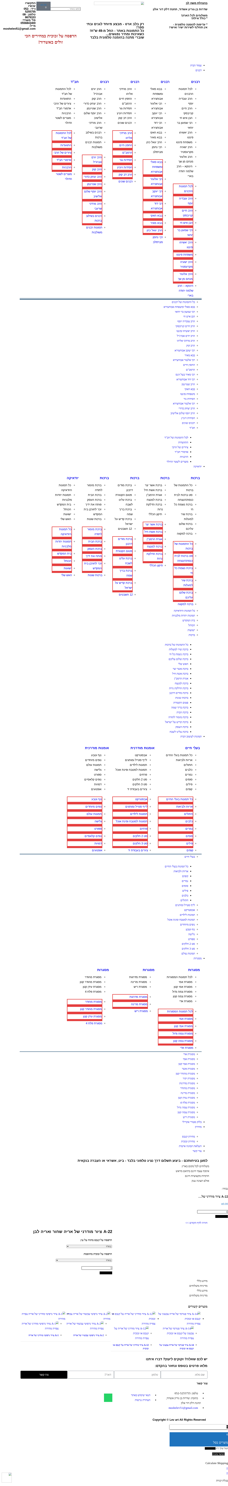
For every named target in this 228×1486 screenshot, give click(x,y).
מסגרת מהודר (93, 977)
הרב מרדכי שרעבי (95, 125)
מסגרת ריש (140, 986)
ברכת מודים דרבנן (125, 488)
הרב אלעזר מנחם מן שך (185, 159)
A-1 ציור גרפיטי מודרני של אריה (44, 1335)
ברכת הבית (94, 495)
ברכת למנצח (154, 499)
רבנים (195, 82)
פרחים (143, 774)
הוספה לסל (221, 1216)
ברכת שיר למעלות (187, 517)
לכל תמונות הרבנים (186, 91)
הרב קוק (96, 98)
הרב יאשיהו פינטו (186, 135)
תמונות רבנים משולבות (93, 145)
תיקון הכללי (155, 514)
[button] (73, 4)
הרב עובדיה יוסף (186, 101)
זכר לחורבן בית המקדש (93, 512)
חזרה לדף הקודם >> (196, 1222)
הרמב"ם (127, 103)
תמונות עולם (93, 765)
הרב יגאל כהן (154, 142)
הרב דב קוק (125, 118)
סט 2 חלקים (140, 779)
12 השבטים (125, 528)
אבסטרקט (141, 755)
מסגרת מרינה (139, 982)
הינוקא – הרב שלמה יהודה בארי (185, 171)
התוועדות (65, 98)
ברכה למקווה (184, 533)
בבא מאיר (156, 137)
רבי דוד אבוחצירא (157, 125)
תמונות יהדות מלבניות (63, 497)
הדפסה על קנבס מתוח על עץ (96, 1240)
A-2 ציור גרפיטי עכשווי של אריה (88, 1335)
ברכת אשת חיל (153, 490)
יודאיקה (73, 478)
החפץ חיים (125, 98)
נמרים (188, 774)
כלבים (188, 769)
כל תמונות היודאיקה (65, 488)
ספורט (97, 774)
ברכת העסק (94, 499)
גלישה (97, 769)
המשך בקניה (218, 1454)
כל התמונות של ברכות (183, 488)
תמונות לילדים (138, 765)
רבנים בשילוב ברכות (94, 135)
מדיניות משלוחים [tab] (198, 1285)
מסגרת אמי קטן (183, 986)
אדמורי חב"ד (63, 108)
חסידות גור (125, 108)
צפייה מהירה (193, 1323)
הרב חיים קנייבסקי (187, 111)
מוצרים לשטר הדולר (63, 120)
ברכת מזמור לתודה (94, 488)
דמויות (97, 784)
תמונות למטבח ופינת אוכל (131, 769)
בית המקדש (64, 504)
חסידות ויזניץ (124, 113)
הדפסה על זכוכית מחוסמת (98, 1254)
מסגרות (194, 970)
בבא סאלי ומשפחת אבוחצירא (156, 93)
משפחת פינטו (184, 142)
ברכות (195, 478)
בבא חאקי (156, 132)
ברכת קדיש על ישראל (124, 521)
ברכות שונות (94, 519)
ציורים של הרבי (62, 103)
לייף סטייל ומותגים (136, 760)
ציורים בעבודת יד (137, 789)
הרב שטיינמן (94, 108)
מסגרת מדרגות (138, 977)
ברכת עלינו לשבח (126, 502)
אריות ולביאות (184, 760)
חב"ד (75, 82)
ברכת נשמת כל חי (183, 507)
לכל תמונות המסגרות (179, 977)
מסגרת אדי (185, 1001)
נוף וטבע (96, 755)
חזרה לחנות (210, 1448)
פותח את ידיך (93, 504)
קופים (189, 789)
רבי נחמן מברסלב (157, 150)
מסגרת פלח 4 (93, 991)
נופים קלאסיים (92, 779)
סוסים (188, 779)
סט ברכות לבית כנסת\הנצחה (183, 497)
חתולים (188, 765)
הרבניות (66, 113)
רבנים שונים (125, 122)
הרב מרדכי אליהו (126, 91)
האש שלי (65, 519)
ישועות (67, 514)
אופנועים (96, 789)
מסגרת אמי (185, 982)
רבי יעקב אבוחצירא (157, 116)
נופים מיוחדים (93, 760)
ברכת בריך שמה (126, 512)
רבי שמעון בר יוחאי (185, 125)
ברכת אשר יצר (153, 485)
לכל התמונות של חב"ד (63, 91)
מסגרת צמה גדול (182, 991)
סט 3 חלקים (140, 784)
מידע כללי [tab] (202, 1281)
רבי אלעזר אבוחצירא (156, 106)
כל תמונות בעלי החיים (179, 755)
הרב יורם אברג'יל (96, 91)
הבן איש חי (186, 118)
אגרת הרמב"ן (154, 495)
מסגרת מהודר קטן (90, 982)
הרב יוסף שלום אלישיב (93, 116)
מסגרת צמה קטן (182, 996)
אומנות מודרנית (143, 748)
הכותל (67, 509)
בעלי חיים (192, 748)
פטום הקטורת (124, 495)
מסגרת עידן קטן (92, 986)
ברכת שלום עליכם (186, 526)
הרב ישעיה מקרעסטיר (186, 150)
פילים (189, 784)
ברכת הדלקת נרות (154, 507)
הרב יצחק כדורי (92, 103)
